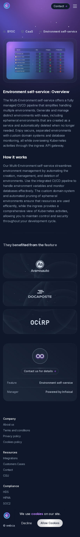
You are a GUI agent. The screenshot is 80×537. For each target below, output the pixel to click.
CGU (6, 475)
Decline (26, 523)
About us (8, 424)
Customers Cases (14, 464)
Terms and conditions (16, 430)
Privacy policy (12, 436)
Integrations (10, 458)
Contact (8, 469)
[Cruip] (6, 5)
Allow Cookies (50, 523)
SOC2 (6, 503)
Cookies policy (12, 442)
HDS (6, 491)
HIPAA (6, 497)
